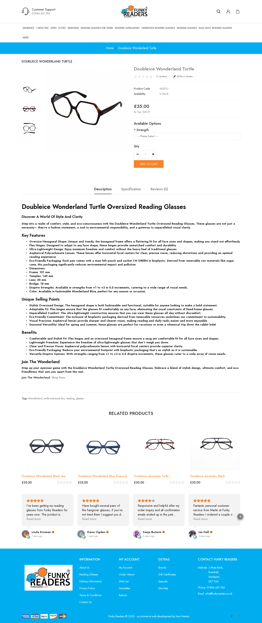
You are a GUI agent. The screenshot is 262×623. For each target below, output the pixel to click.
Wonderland (35, 398)
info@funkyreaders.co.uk (218, 594)
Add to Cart (148, 164)
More (26, 37)
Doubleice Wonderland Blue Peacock (102, 476)
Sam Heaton (182, 616)
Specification (131, 189)
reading (70, 398)
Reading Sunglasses (127, 28)
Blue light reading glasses (215, 28)
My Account (125, 567)
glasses (80, 398)
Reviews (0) (159, 189)
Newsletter (124, 588)
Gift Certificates (167, 574)
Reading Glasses (187, 28)
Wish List (124, 581)
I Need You (42, 28)
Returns (123, 595)
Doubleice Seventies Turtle (151, 476)
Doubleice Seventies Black (207, 476)
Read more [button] (33, 519)
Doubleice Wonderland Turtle (137, 48)
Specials (162, 581)
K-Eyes (62, 28)
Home (110, 48)
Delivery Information (90, 581)
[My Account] (228, 11)
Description (103, 189)
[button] (22, 516)
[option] (29, 90)
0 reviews (161, 76)
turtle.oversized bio (54, 398)
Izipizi (53, 28)
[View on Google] (25, 534)
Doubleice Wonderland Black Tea (43, 476)
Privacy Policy (87, 588)
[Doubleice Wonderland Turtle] (29, 90)
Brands (162, 567)
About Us (84, 567)
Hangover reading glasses (158, 28)
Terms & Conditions (90, 595)
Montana (73, 28)
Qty (136, 146)
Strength (143, 130)
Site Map (163, 588)
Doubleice (28, 28)
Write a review (185, 76)
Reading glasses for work (97, 28)
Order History (126, 574)
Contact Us (85, 602)
